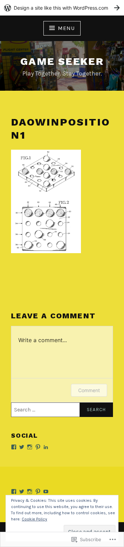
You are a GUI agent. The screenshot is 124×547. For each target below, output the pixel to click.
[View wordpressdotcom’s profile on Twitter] (21, 447)
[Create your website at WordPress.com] (62, 8)
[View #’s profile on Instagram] (29, 447)
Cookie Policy (34, 519)
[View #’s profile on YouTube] (46, 491)
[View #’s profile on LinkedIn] (46, 447)
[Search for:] (62, 409)
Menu (66, 28)
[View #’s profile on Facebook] (14, 447)
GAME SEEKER (62, 61)
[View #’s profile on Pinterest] (38, 447)
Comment (89, 390)
